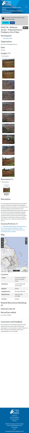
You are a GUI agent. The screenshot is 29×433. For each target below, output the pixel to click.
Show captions (5, 56)
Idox (18, 423)
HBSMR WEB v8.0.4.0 (17, 425)
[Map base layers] (2, 241)
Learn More (5, 22)
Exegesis (13, 423)
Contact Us (14, 415)
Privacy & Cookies (14, 419)
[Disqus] (14, 352)
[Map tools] (2, 246)
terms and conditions (19, 267)
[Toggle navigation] (26, 6)
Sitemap (14, 420)
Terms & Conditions (14, 417)
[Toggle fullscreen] (26, 239)
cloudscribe (15, 427)
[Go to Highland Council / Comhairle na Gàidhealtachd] (6, 3)
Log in (14, 429)
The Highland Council (19, 431)
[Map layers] (2, 239)
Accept (12, 22)
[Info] (2, 244)
